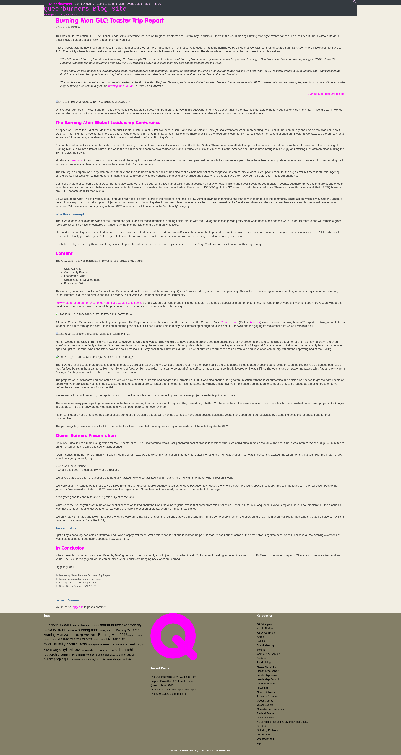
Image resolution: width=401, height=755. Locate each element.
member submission (97, 654)
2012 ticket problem (75, 625)
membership (78, 654)
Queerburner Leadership (271, 709)
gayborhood (70, 649)
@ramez (255, 322)
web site (127, 659)
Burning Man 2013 (127, 630)
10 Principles (264, 624)
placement (115, 655)
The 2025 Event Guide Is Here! (168, 693)
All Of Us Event (266, 632)
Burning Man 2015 (84, 635)
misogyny (76, 160)
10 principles (53, 625)
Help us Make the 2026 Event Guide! (171, 681)
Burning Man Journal (121, 86)
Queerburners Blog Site (85, 9)
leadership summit (80, 579)
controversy (77, 644)
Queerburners (60, 3)
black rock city (131, 625)
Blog (147, 3)
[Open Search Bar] (354, 1)
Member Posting (266, 683)
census (261, 649)
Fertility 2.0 (140, 645)
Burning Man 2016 (113, 635)
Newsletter (263, 687)
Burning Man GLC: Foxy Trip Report (77, 582)
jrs (106, 650)
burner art (72, 630)
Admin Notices (265, 628)
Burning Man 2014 (58, 635)
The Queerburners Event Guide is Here (173, 676)
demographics (95, 644)
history (100, 650)
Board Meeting (265, 645)
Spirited (261, 726)
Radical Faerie (265, 713)
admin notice (110, 625)
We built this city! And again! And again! (173, 689)
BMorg (62, 630)
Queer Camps (265, 700)
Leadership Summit (268, 679)
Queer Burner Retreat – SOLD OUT (77, 586)
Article (260, 636)
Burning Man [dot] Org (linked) (326, 93)
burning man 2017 (135, 635)
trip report (96, 579)
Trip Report (104, 575)
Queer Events (265, 704)
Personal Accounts (87, 575)
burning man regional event (76, 638)
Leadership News (68, 575)
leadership (64, 579)
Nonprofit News (266, 692)
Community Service (268, 654)
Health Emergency (268, 670)
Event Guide (134, 3)
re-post (87, 659)
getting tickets (88, 650)
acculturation (93, 625)
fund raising (51, 650)
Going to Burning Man (110, 3)
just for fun (112, 650)
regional (96, 659)
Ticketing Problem (267, 730)
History (157, 3)
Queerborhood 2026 (161, 685)
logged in (77, 607)
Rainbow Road (77, 659)
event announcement (119, 644)
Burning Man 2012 (107, 630)
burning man (88, 630)
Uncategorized (265, 738)
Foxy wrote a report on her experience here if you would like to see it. (99, 302)
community (55, 643)
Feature (261, 658)
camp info (119, 638)
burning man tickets (102, 639)
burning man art (52, 639)
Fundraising (264, 662)
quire (67, 659)
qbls (123, 654)
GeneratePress (222, 750)
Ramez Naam (229, 322)
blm (45, 630)
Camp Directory (84, 3)
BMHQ (52, 630)
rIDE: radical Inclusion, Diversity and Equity (282, 721)
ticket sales (106, 659)
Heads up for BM (267, 666)
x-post (260, 743)
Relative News (265, 717)
